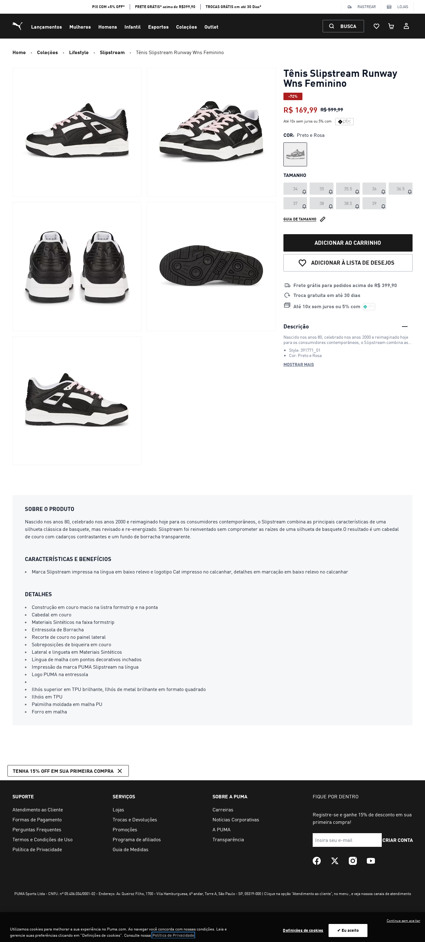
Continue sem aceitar (403, 920)
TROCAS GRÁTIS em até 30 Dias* (233, 6)
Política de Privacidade (173, 935)
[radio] (295, 154)
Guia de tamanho (299, 218)
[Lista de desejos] (376, 26)
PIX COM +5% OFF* (108, 6)
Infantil (132, 27)
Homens (107, 27)
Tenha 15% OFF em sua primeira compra (63, 771)
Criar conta (398, 840)
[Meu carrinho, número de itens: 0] (391, 26)
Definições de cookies (303, 930)
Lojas (402, 6)
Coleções (186, 27)
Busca (348, 26)
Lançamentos (46, 27)
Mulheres (80, 27)
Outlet (211, 27)
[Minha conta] (406, 26)
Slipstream (112, 52)
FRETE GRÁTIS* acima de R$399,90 (165, 6)
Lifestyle (79, 52)
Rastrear (366, 6)
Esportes (158, 27)
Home (19, 52)
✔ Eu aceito (348, 930)
